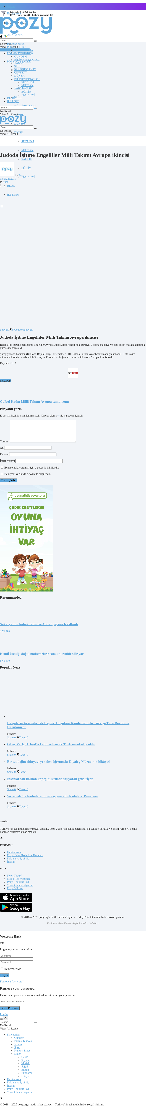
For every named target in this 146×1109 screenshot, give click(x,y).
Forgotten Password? (12, 981)
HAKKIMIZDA (23, 50)
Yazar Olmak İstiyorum (20, 885)
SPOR (18, 96)
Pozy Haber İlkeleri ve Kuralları (25, 855)
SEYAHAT (27, 141)
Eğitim (25, 1069)
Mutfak (25, 1063)
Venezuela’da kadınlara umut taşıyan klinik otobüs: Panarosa (52, 796)
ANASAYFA (15, 34)
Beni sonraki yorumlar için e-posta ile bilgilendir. (31, 467)
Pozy (21, 175)
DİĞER (18, 132)
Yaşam (18, 1044)
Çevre (24, 1056)
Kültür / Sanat (22, 1050)
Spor (5, 181)
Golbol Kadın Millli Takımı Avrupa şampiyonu (34, 401)
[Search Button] (35, 41)
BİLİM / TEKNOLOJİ (27, 79)
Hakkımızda (14, 852)
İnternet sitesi (7, 460)
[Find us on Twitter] (1, 1098)
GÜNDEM (20, 56)
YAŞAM (19, 62)
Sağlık (24, 1066)
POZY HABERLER (19, 53)
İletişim (11, 6)
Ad (2, 447)
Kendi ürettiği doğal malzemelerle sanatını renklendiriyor (42, 654)
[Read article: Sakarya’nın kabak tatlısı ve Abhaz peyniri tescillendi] (73, 611)
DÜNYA (19, 75)
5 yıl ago (5, 630)
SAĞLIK (26, 159)
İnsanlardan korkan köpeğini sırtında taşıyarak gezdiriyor (50, 779)
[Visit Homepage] (26, 33)
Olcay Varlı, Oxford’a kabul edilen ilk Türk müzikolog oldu (51, 744)
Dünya (25, 1076)
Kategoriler (13, 1034)
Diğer (17, 1053)
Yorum (5, 441)
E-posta (4, 454)
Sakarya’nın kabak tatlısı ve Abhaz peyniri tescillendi (39, 624)
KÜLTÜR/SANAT (25, 69)
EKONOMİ (28, 176)
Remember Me (12, 968)
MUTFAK (27, 150)
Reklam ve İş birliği (18, 858)
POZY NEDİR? (16, 46)
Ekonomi (26, 1072)
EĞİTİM (26, 167)
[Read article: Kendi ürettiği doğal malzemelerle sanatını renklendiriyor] (73, 640)
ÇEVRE (19, 114)
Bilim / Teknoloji (23, 1040)
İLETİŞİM (13, 101)
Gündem (19, 1037)
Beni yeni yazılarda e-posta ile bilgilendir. (27, 473)
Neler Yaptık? (14, 875)
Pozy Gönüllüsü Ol (18, 881)
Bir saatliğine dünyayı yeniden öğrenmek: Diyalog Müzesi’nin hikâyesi (58, 761)
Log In (4, 1014)
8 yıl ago (5, 660)
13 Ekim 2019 (8, 178)
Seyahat (25, 1060)
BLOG (11, 185)
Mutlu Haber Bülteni (18, 878)
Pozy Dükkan (15, 888)
